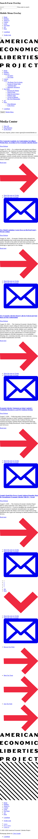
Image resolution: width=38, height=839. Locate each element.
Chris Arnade (17, 833)
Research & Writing (13, 90)
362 (5, 589)
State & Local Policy (13, 94)
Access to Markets (12, 97)
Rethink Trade (11, 95)
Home (5, 17)
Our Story (10, 75)
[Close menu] (0, 38)
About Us (6, 20)
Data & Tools (11, 92)
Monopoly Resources (13, 87)
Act (5, 27)
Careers (6, 22)
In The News (7, 129)
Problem (6, 19)
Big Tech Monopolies (13, 99)
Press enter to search (23, 7)
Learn (5, 24)
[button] (2, 112)
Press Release (4, 146)
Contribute (7, 32)
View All (6, 126)
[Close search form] (0, 9)
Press (5, 29)
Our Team (10, 77)
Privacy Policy (7, 825)
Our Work (7, 25)
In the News (10, 105)
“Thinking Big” (12, 85)
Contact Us (6, 827)
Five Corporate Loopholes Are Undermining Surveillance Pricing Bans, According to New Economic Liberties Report (18, 141)
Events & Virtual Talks (14, 84)
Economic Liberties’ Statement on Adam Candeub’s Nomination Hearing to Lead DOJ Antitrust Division (16, 409)
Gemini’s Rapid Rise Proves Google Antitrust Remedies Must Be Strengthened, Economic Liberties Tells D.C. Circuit (19, 496)
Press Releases (11, 104)
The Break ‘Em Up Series (15, 82)
